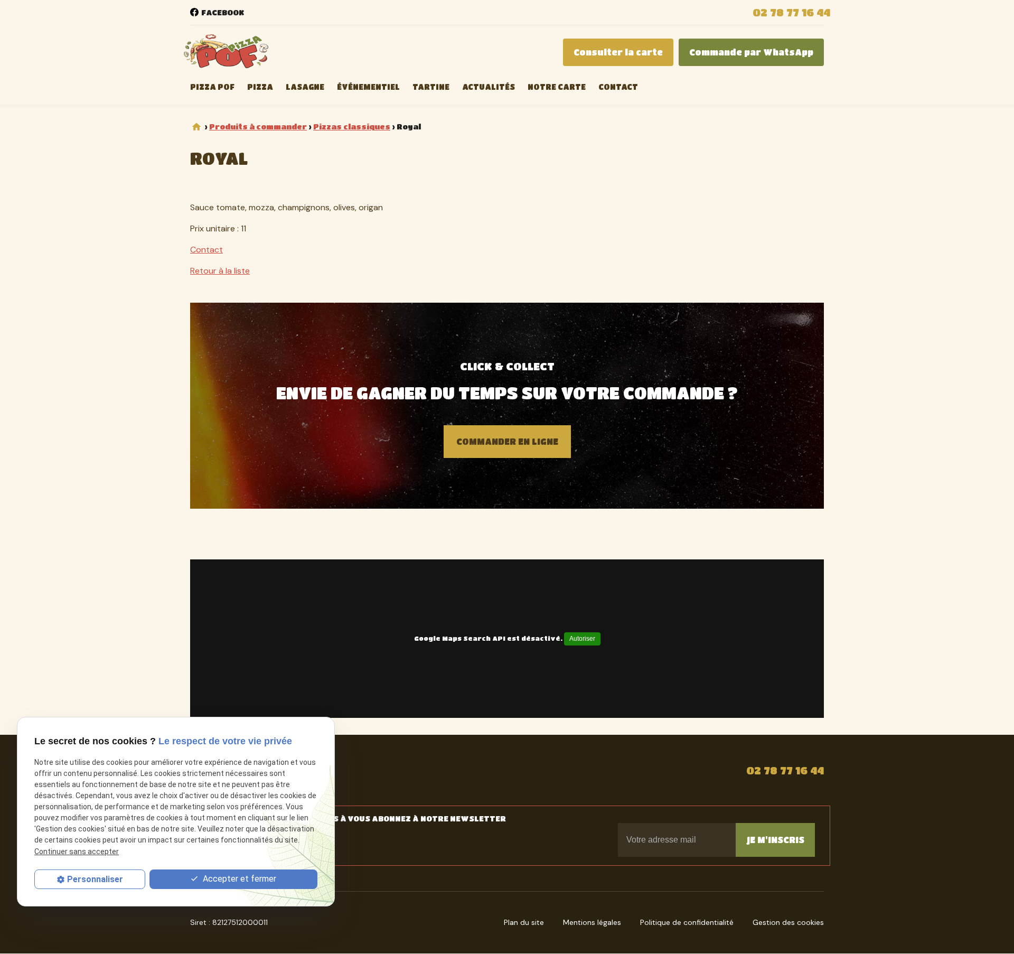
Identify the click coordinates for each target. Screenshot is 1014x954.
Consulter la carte (618, 52)
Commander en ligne (507, 441)
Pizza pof (212, 86)
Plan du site (524, 922)
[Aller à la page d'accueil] (226, 52)
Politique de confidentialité (687, 922)
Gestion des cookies (788, 922)
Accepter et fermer (238, 879)
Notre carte (557, 86)
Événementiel (368, 86)
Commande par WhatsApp (751, 52)
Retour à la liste (220, 270)
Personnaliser (95, 879)
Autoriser (582, 638)
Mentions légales (592, 922)
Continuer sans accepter (76, 851)
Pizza (260, 86)
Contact (618, 86)
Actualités (488, 86)
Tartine (430, 86)
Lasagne (305, 86)
